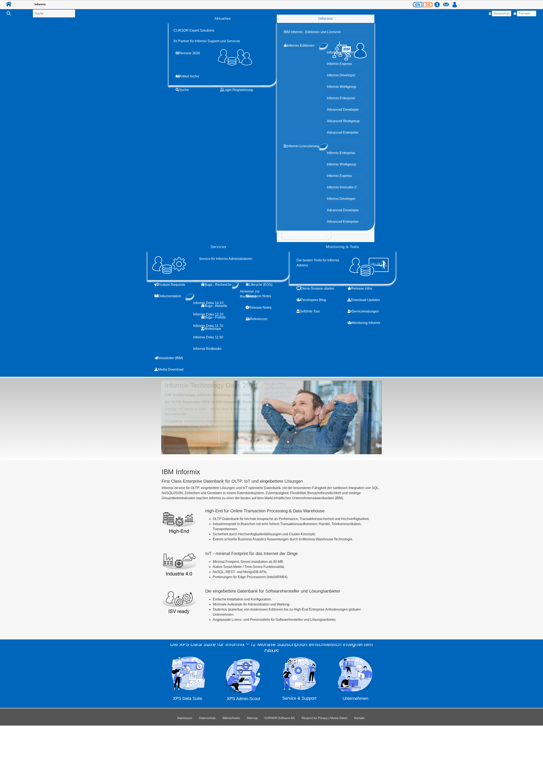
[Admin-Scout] (243, 679)
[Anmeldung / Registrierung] (454, 2)
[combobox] (54, 13)
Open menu (271, 11)
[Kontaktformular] (447, 2)
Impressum (184, 718)
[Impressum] (438, 2)
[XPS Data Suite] (187, 679)
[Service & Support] (299, 680)
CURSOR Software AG (280, 718)
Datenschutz (207, 718)
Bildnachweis (231, 718)
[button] (194, 30)
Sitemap (252, 718)
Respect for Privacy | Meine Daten (324, 718)
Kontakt (359, 718)
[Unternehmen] (355, 679)
